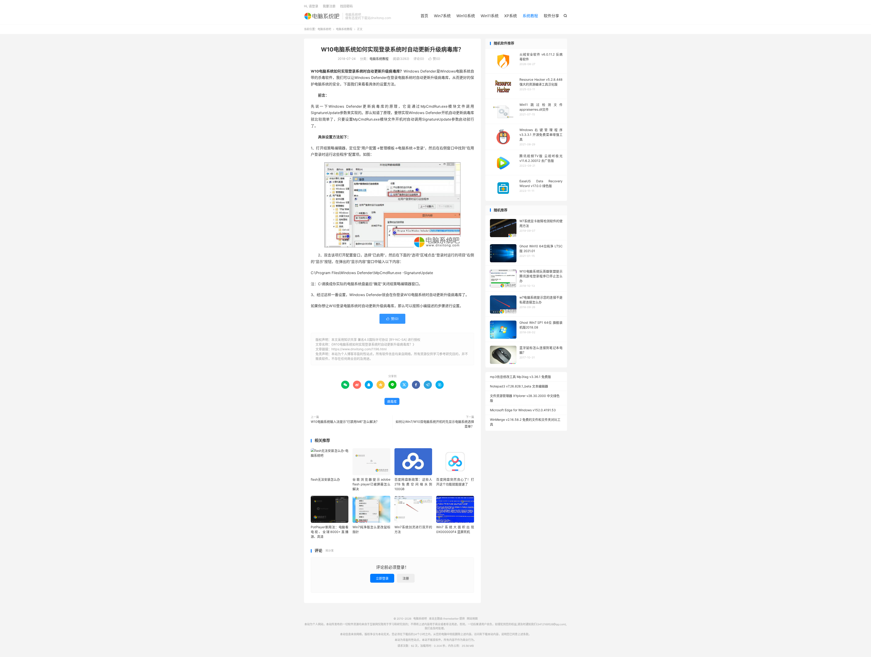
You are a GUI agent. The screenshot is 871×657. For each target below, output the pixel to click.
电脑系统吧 (322, 16)
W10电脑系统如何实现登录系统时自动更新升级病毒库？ (392, 49)
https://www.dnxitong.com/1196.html (359, 349)
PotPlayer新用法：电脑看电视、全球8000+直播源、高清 (329, 531)
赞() (434, 59)
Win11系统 (490, 16)
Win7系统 (442, 16)
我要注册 (329, 6)
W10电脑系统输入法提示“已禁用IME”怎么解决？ (345, 421)
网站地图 (472, 618)
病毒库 (392, 401)
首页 (424, 16)
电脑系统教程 (344, 29)
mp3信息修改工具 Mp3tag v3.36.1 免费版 (520, 377)
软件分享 (551, 16)
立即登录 (382, 578)
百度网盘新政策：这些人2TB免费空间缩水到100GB (413, 484)
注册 (406, 578)
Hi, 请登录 (311, 6)
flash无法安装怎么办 (325, 479)
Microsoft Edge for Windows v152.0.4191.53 (523, 410)
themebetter (451, 618)
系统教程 (530, 16)
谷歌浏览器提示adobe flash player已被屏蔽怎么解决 (371, 484)
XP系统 (510, 16)
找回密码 (346, 6)
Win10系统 (465, 16)
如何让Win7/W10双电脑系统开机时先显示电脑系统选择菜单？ (435, 424)
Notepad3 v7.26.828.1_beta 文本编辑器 (519, 386)
